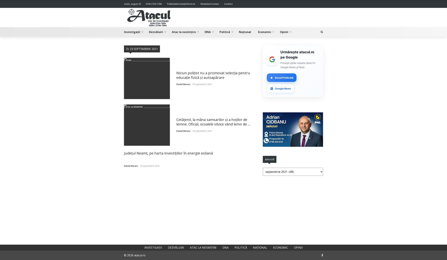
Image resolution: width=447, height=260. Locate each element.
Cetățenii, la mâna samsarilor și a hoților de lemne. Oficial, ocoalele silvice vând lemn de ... (213, 122)
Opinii (284, 32)
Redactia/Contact (210, 3)
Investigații (132, 32)
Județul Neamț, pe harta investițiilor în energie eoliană (168, 153)
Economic (264, 32)
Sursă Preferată (284, 77)
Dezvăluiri (156, 32)
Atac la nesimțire (184, 32)
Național (245, 32)
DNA (208, 32)
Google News (283, 88)
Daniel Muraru (183, 84)
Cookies (228, 3)
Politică (224, 32)
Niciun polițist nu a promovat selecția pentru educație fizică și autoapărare (213, 75)
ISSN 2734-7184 (154, 3)
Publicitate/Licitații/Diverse (181, 3)
